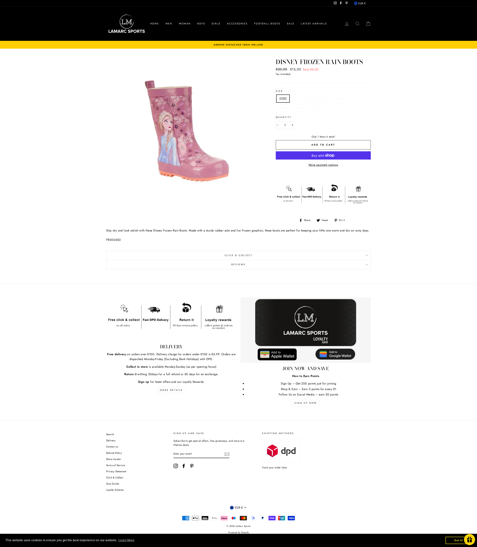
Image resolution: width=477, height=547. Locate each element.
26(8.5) (342, 98)
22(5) (283, 98)
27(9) (357, 98)
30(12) (315, 108)
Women (185, 23)
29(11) (299, 108)
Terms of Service (115, 465)
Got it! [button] (458, 540)
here (284, 467)
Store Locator (113, 459)
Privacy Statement (116, 471)
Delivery (111, 440)
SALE (290, 23)
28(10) (283, 108)
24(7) (311, 98)
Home (154, 23)
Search (110, 434)
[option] (238, 45)
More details (171, 390)
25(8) (325, 98)
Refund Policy (114, 453)
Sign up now (305, 403)
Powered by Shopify (238, 532)
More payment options (323, 165)
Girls (216, 23)
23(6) (297, 98)
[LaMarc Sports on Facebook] (183, 466)
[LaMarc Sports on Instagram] (175, 466)
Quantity (284, 117)
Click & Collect (238, 255)
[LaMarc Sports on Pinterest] (191, 466)
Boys (201, 23)
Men (169, 23)
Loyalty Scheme (115, 490)
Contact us (112, 446)
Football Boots (267, 23)
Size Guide (112, 483)
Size (279, 91)
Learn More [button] (126, 540)
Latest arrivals (314, 23)
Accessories (237, 23)
